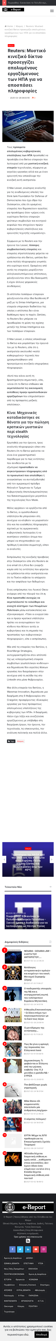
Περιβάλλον (9, 1285)
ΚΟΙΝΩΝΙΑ (33, 1279)
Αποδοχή (41, 1334)
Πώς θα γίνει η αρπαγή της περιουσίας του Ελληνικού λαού (36, 1047)
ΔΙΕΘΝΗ (29, 1258)
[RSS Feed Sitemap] (28, 1241)
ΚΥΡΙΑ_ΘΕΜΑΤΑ (23, 1290)
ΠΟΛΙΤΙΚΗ (33, 1306)
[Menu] (52, 11)
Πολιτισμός (9, 1295)
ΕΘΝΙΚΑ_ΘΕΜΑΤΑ (11, 1263)
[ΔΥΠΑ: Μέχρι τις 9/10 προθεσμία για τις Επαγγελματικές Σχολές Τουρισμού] (13, 1141)
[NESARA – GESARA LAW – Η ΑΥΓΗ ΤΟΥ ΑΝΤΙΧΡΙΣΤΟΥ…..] (13, 956)
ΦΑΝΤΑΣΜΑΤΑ (10, 1301)
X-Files (21, 1295)
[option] (28, 859)
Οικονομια (8, 1306)
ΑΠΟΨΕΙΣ (8, 1290)
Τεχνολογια (9, 1311)
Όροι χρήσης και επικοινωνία (28, 1236)
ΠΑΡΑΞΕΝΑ (33, 1295)
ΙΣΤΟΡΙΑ (7, 1279)
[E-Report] (13, 9)
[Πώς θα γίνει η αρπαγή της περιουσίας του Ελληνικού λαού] (13, 1050)
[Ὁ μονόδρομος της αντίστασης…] (13, 1033)
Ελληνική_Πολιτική (27, 1285)
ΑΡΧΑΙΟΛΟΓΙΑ (27, 1301)
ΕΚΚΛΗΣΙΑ (33, 1269)
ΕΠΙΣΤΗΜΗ (29, 1263)
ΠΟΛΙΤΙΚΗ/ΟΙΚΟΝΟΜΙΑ (14, 1274)
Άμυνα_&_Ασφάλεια (13, 1258)
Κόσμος (19, 26)
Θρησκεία (20, 1279)
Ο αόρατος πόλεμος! (35, 1119)
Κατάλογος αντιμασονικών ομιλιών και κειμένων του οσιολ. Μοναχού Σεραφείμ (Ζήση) (37, 973)
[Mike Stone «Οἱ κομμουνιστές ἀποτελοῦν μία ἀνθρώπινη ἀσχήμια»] (13, 1106)
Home (10, 26)
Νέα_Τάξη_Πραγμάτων (14, 1269)
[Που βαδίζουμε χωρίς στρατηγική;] (13, 1090)
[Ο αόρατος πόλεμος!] (13, 1124)
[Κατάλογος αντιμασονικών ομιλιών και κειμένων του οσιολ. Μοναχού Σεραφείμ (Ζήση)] (13, 973)
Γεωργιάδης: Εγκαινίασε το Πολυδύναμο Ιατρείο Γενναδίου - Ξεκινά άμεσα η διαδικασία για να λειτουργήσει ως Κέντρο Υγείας (27, 921)
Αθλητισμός (40, 1290)
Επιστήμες (44, 1285)
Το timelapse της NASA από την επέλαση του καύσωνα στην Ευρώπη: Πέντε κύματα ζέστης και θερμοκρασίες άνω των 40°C (28, 862)
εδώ (25, 1334)
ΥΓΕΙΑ (40, 1263)
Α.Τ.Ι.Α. (41, 1301)
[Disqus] (28, 796)
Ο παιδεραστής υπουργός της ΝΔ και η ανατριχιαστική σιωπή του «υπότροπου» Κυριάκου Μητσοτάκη (37, 994)
